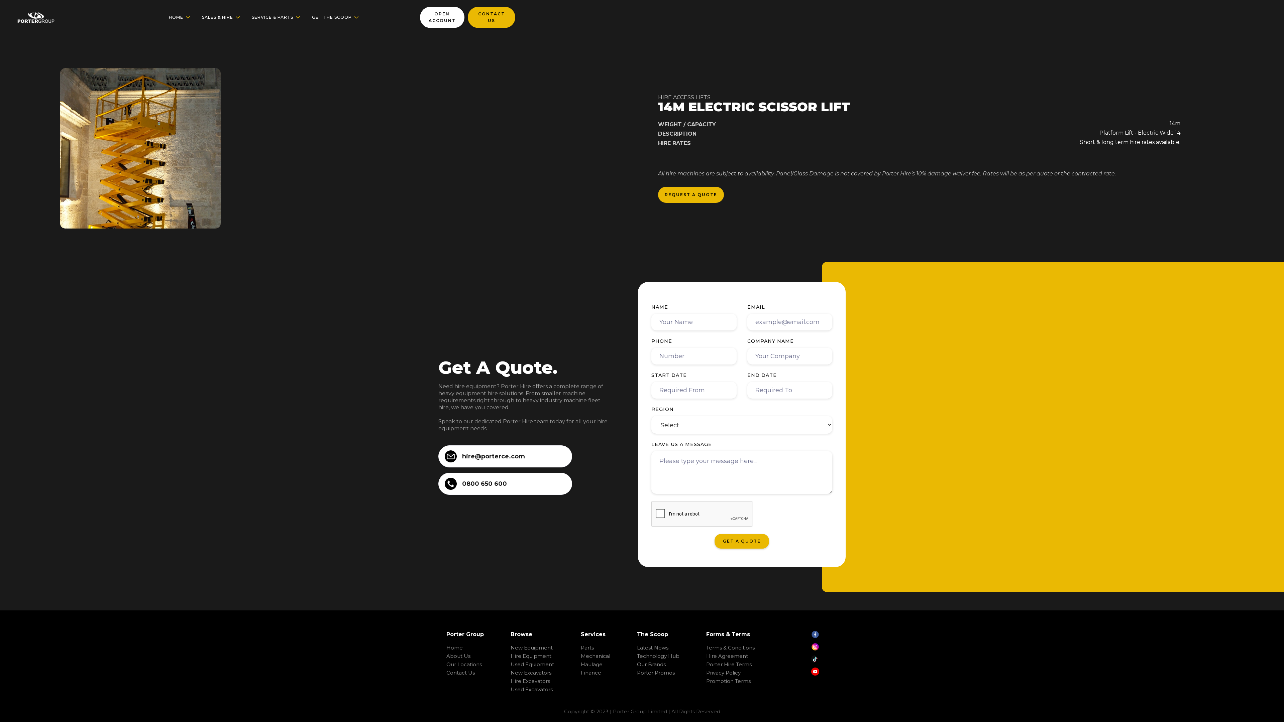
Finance (591, 672)
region (662, 409)
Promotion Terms (728, 681)
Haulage (592, 664)
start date (669, 375)
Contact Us (460, 672)
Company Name (770, 341)
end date (762, 375)
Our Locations (464, 664)
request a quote (691, 194)
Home (454, 647)
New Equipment (532, 647)
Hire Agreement (727, 656)
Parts (587, 647)
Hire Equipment (531, 656)
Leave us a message (681, 444)
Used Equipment (532, 664)
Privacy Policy (723, 672)
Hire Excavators (530, 681)
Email (756, 307)
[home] (36, 17)
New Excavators (531, 672)
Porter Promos (656, 672)
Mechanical (595, 656)
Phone (661, 341)
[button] (180, 17)
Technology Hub (658, 656)
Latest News (652, 647)
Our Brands (651, 664)
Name (659, 307)
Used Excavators (532, 689)
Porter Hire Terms (729, 664)
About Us (458, 656)
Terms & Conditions (730, 647)
